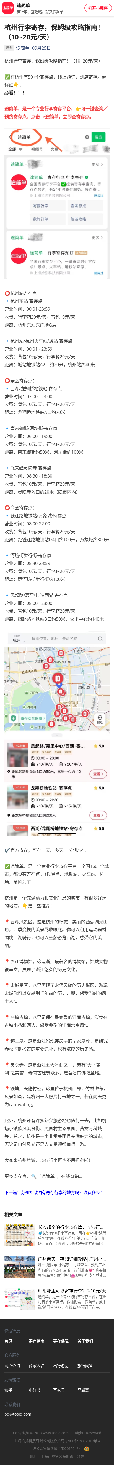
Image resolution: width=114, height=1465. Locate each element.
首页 (8, 1341)
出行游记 (61, 1365)
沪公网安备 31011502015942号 (57, 1448)
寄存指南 (36, 1341)
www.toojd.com (56, 1432)
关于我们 (85, 1341)
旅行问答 (85, 1365)
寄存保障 (61, 1341)
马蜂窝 (83, 1390)
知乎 (8, 1390)
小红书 (34, 1390)
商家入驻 (36, 1365)
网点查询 (12, 1365)
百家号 (59, 1390)
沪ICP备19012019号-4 (82, 1440)
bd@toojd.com (16, 1414)
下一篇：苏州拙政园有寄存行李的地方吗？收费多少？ (54, 1192)
